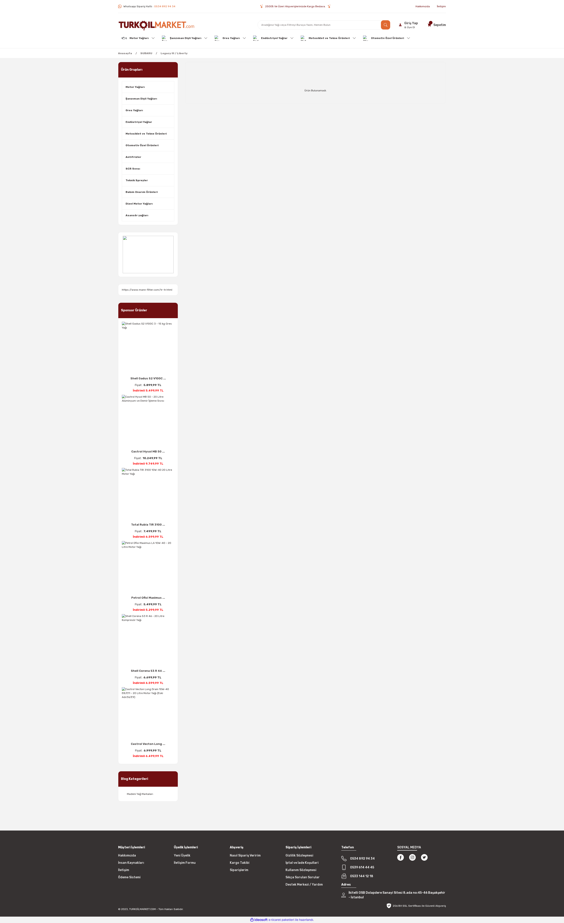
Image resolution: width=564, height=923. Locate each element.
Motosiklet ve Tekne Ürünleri (146, 133)
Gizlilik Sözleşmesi (299, 855)
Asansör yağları (137, 215)
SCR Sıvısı (133, 168)
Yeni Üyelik (182, 855)
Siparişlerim (239, 870)
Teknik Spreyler (137, 180)
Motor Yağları (135, 87)
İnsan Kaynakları (131, 863)
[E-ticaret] (281, 920)
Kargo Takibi (239, 863)
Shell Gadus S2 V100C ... (148, 378)
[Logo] (156, 24)
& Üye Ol (409, 27)
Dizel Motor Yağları (139, 203)
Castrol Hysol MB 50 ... (148, 451)
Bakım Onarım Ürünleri (142, 192)
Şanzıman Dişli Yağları (141, 98)
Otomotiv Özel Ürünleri (142, 145)
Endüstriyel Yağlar (139, 122)
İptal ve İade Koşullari (302, 863)
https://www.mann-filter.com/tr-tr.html (147, 289)
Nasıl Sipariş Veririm (245, 855)
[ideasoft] (259, 920)
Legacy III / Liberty (174, 53)
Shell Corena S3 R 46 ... (148, 670)
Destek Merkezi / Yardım (304, 884)
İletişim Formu (185, 863)
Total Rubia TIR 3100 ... (148, 524)
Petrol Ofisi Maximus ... (148, 597)
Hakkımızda (127, 855)
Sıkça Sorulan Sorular (303, 877)
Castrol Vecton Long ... (148, 744)
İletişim (123, 870)
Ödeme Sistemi (129, 877)
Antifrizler (133, 157)
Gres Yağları (134, 110)
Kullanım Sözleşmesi (301, 870)
